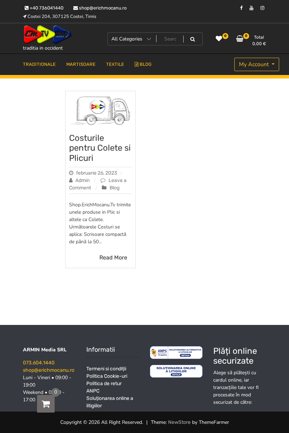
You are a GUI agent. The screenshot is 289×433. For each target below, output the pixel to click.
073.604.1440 (39, 363)
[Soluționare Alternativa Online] (176, 371)
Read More (113, 257)
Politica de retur (104, 384)
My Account (254, 64)
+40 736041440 (46, 8)
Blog (114, 188)
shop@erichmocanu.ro (102, 8)
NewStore (179, 422)
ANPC (92, 391)
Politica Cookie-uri (106, 376)
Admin (82, 180)
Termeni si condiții (106, 369)
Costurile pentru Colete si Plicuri (100, 148)
